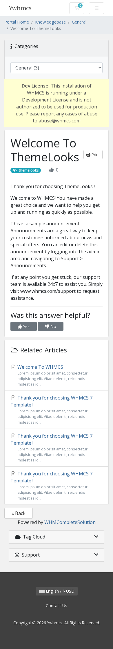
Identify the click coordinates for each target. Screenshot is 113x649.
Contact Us (56, 605)
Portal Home (16, 22)
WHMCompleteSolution (70, 522)
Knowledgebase (50, 22)
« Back (18, 513)
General (79, 22)
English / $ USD (59, 591)
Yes (26, 326)
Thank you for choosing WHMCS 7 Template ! (51, 410)
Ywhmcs (20, 8)
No (52, 326)
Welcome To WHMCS (52, 375)
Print (95, 154)
